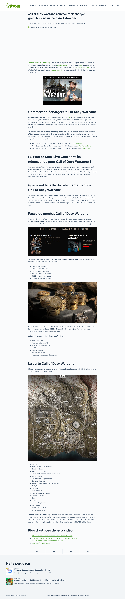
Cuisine (93, 5)
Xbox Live (86, 148)
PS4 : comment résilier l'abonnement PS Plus (47, 541)
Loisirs (32, 5)
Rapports (53, 5)
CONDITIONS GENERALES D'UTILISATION (58, 595)
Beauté (62, 5)
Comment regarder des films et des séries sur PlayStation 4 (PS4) (55, 538)
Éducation (83, 5)
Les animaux (72, 5)
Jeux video (53, 27)
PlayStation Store (85, 146)
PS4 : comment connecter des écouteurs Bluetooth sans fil (52, 536)
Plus (111, 5)
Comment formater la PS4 (41, 543)
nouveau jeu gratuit (83, 67)
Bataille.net (78, 143)
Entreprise (102, 5)
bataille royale (62, 65)
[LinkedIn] (88, 551)
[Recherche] (118, 5)
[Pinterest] (71, 551)
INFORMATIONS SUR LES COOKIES (80, 595)
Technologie (42, 5)
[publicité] (62, 45)
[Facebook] (36, 551)
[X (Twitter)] (53, 551)
